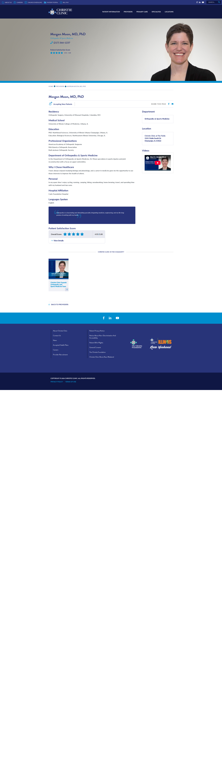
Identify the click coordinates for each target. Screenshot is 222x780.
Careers (20, 2)
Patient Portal (52, 2)
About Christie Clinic (60, 330)
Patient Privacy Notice (96, 330)
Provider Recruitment (60, 354)
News (55, 340)
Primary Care (142, 12)
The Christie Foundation (97, 352)
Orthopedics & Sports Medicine (157, 118)
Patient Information (111, 12)
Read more (67, 289)
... (55, 86)
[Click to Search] (219, 2)
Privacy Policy (57, 382)
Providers (128, 12)
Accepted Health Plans (60, 345)
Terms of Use (70, 382)
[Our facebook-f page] (103, 318)
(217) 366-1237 (62, 42)
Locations (169, 12)
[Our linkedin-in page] (199, 2)
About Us (8, 2)
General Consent (95, 347)
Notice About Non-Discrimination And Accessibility (102, 336)
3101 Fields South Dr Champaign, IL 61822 (155, 138)
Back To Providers (59, 304)
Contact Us (57, 335)
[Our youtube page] (203, 2)
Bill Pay (66, 2)
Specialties (156, 12)
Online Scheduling (35, 2)
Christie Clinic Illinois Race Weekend (101, 357)
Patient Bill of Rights (96, 342)
